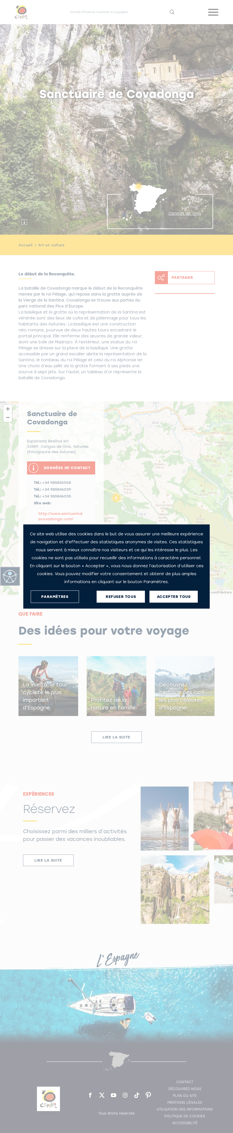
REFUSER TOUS (121, 597)
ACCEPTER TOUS (174, 597)
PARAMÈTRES (54, 597)
